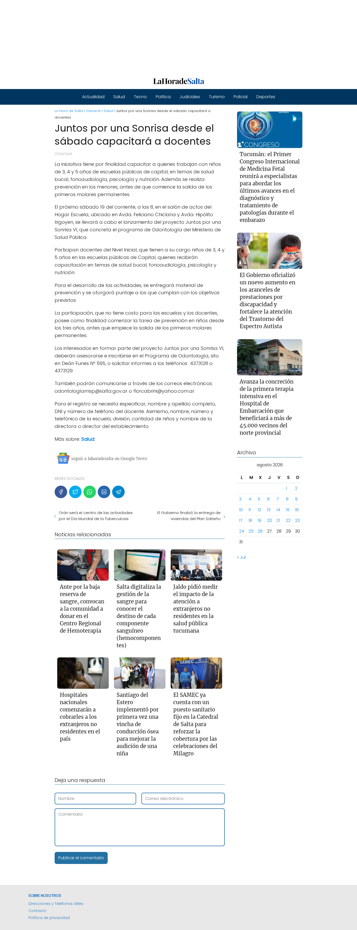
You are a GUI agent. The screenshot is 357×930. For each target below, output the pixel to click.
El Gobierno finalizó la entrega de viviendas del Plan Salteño (188, 515)
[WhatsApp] (89, 492)
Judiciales (190, 97)
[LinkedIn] (104, 492)
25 (251, 531)
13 (268, 510)
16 (297, 510)
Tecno (140, 97)
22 (288, 521)
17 (241, 521)
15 (288, 510)
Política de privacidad (49, 917)
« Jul (241, 558)
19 (259, 521)
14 (278, 510)
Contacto (37, 910)
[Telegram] (118, 492)
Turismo (217, 97)
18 (250, 521)
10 (241, 510)
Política (163, 97)
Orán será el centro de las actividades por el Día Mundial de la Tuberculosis (96, 515)
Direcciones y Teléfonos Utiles (55, 903)
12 (259, 510)
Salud (119, 97)
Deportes (265, 97)
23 (297, 521)
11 (250, 510)
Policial (240, 97)
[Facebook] (61, 492)
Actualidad (93, 97)
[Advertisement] (157, 36)
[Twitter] (75, 492)
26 (260, 531)
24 (241, 531)
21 (278, 521)
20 (269, 521)
